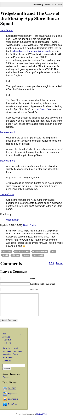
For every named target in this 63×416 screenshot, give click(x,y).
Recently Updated (10, 348)
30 (55, 4)
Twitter (59, 263)
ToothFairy (12, 404)
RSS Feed (6, 351)
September (49, 4)
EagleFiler (12, 394)
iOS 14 (5, 255)
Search (26, 255)
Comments (17, 351)
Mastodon (6, 354)
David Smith (29, 225)
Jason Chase (7, 194)
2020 (59, 4)
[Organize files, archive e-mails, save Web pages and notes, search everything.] (5, 394)
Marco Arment (7, 132)
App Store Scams (22, 251)
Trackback (6, 360)
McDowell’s (43, 109)
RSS (51, 263)
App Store (7, 251)
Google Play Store (40, 251)
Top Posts (6, 343)
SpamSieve (13, 399)
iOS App (15, 255)
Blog (4, 334)
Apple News (7, 357)
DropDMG (12, 388)
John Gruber (6, 30)
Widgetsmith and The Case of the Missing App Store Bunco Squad (30, 18)
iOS (53, 251)
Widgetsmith (12, 220)
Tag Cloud (6, 340)
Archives (6, 337)
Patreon (5, 377)
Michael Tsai (41, 414)
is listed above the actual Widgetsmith (31, 51)
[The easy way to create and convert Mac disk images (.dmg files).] (5, 388)
